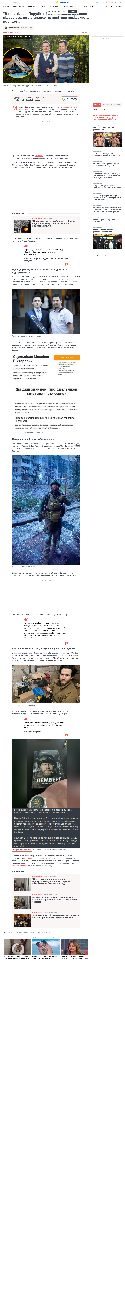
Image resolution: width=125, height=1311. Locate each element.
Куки (64, 11)
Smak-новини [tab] (107, 104)
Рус (120, 2)
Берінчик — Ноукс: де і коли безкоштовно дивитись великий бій (106, 155)
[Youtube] (106, 2)
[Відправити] (26, 2)
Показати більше (103, 256)
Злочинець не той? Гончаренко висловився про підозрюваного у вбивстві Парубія (55, 916)
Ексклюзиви (68, 6)
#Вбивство (18, 932)
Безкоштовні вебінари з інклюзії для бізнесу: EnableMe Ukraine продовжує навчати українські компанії (107, 176)
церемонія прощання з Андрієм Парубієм (40, 858)
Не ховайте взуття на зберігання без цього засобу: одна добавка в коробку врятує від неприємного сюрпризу (107, 210)
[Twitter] (109, 2)
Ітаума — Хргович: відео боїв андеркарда (104, 221)
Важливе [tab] (117, 104)
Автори (110, 6)
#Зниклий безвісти (43, 932)
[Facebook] (97, 2)
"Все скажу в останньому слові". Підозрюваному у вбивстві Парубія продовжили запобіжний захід (51, 881)
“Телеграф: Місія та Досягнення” (89, 6)
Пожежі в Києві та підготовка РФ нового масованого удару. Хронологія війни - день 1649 (106, 118)
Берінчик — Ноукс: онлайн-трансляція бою (104, 128)
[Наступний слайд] (123, 7)
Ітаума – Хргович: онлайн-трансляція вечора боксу (103, 230)
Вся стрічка (97, 109)
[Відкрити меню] (4, 2)
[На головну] (62, 2)
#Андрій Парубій (29, 932)
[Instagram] (112, 2)
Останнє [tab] (97, 104)
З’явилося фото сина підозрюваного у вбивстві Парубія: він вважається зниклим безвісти (55, 899)
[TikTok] (115, 2)
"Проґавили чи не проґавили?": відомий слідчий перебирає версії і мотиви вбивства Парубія (54, 223)
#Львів (10, 932)
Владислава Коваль (13, 27)
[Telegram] (103, 2)
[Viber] (100, 2)
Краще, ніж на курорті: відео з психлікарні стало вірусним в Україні (107, 187)
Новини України (37, 218)
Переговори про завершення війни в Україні (21, 6)
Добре (73, 11)
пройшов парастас (19, 866)
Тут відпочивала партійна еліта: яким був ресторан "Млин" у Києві (107, 165)
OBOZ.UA (39, 156)
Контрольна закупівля (50, 6)
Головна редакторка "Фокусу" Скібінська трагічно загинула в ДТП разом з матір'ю (107, 198)
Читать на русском (10, 32)
